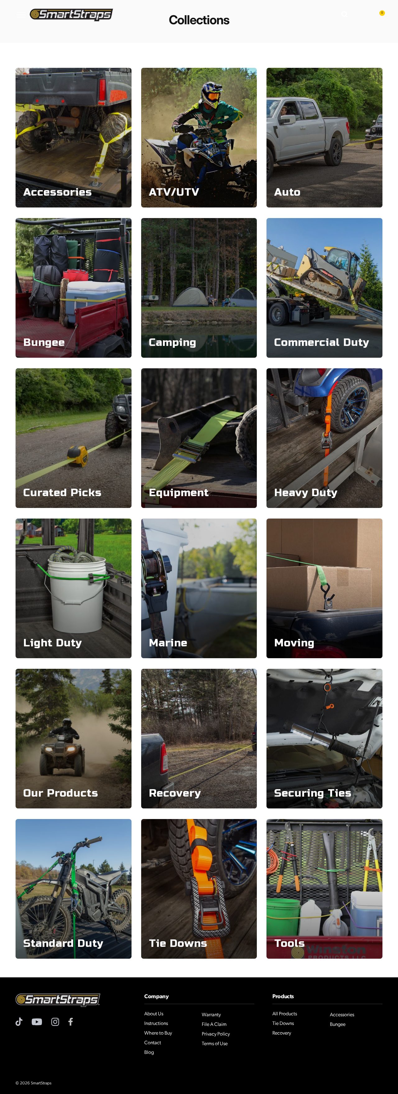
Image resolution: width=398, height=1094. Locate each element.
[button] (345, 15)
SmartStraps (41, 1083)
